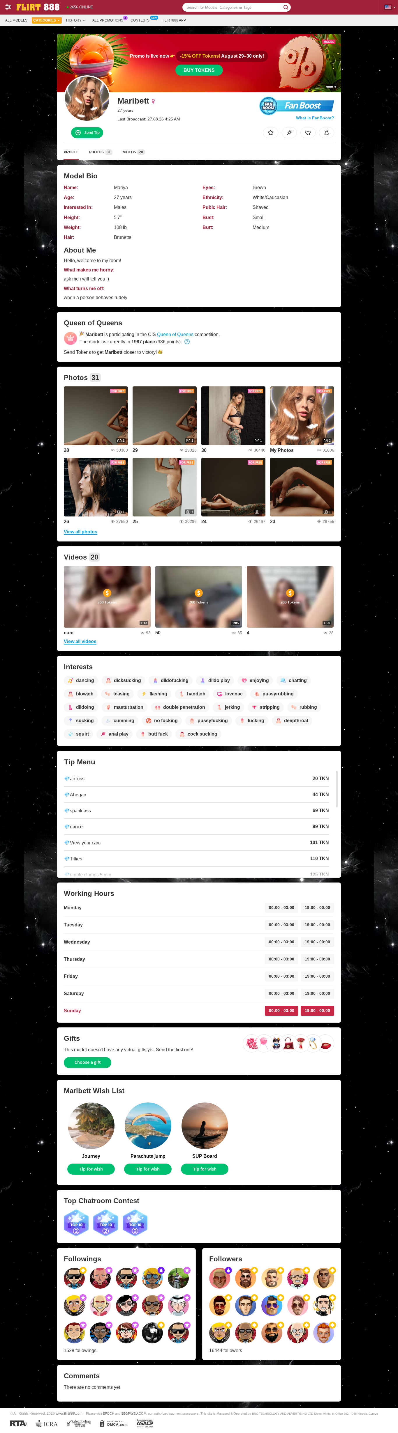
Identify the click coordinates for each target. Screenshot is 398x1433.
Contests (140, 20)
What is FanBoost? (315, 118)
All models (16, 20)
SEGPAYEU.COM (133, 1413)
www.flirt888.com (69, 1413)
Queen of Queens (175, 334)
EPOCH (108, 1413)
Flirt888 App (174, 20)
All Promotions (107, 20)
